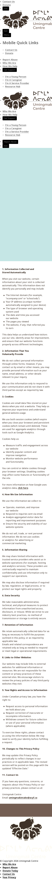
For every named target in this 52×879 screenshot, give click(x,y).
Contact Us (9, 1)
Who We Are (9, 62)
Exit (5, 8)
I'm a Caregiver (13, 128)
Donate (7, 4)
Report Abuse (10, 59)
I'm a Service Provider (17, 131)
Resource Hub (12, 86)
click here (23, 487)
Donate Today (10, 870)
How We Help (10, 66)
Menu (6, 35)
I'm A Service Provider (17, 83)
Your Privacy (9, 877)
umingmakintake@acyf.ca (23, 797)
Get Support (9, 69)
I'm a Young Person (15, 76)
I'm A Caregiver (13, 79)
